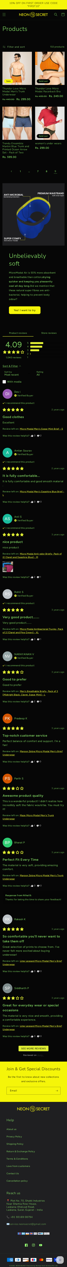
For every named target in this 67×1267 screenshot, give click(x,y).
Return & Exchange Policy (21, 1151)
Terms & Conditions (17, 1158)
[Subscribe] (56, 1091)
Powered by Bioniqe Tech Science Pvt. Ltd (42, 1266)
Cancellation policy (17, 1180)
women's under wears (48, 143)
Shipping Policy (15, 1144)
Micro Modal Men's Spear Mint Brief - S (41, 429)
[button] (4, 14)
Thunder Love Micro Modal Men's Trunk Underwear (14, 91)
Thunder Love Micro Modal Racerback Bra (47, 90)
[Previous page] (11, 171)
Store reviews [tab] (49, 333)
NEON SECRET (21, 1266)
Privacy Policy (14, 1136)
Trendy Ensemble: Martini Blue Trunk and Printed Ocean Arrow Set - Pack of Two (15, 148)
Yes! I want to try (25, 310)
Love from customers (18, 1166)
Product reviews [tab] (18, 333)
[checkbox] (17, 382)
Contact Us (13, 1173)
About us (12, 1129)
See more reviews (33, 1048)
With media (14, 381)
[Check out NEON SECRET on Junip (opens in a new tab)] (40, 1055)
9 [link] (55, 171)
